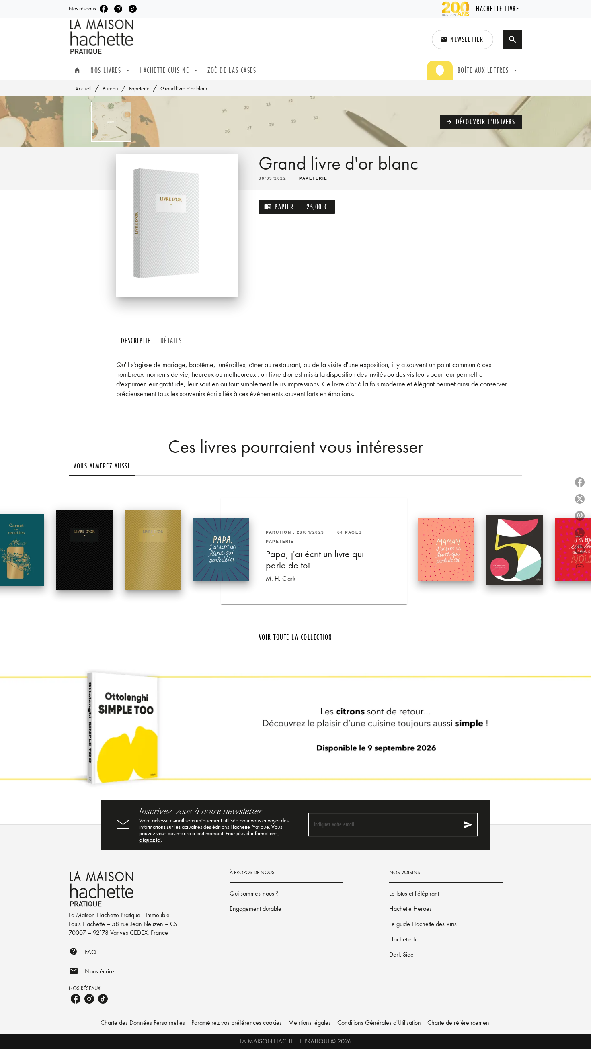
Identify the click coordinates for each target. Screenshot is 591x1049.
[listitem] (103, 9)
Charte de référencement (458, 1022)
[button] (462, 39)
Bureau (110, 88)
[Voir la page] (295, 731)
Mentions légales (309, 1022)
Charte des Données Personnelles (143, 1022)
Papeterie (139, 88)
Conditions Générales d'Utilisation (379, 1022)
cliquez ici (150, 839)
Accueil (83, 88)
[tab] (77, 70)
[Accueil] (102, 37)
